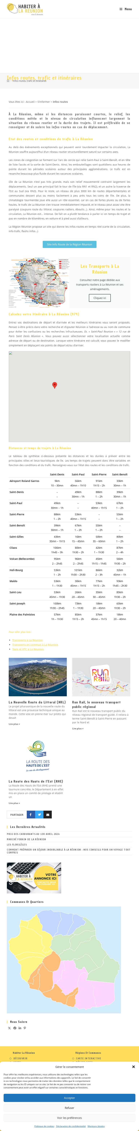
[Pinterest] (25, 1028)
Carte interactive (88, 1058)
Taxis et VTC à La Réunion (28, 649)
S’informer (43, 101)
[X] (9, 1028)
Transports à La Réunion (27, 640)
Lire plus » (14, 724)
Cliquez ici (100, 298)
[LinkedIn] (20, 1028)
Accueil (30, 101)
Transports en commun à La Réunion (35, 644)
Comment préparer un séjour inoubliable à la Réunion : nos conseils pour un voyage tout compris (68, 851)
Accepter (69, 1098)
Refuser (69, 1108)
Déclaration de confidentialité (71, 1126)
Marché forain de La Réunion (26, 839)
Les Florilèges (17, 844)
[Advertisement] (69, 45)
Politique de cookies (44, 1126)
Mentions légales (96, 1126)
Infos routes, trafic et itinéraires (29, 80)
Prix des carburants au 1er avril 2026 (33, 834)
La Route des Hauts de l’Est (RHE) (36, 781)
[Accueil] (8, 80)
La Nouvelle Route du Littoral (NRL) (37, 702)
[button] (133, 1067)
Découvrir (21, 1058)
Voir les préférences (69, 1118)
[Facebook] (14, 1028)
